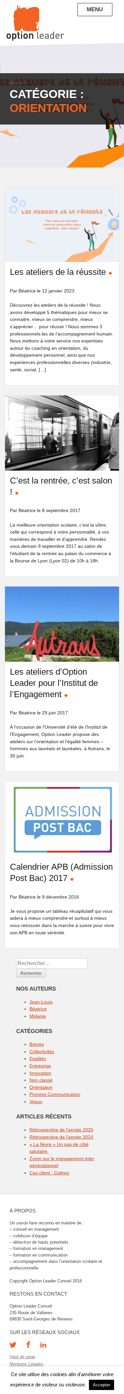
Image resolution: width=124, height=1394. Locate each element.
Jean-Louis (41, 1002)
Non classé (41, 1080)
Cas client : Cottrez (49, 1172)
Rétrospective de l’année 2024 (61, 1137)
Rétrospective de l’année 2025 (61, 1129)
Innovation (40, 1073)
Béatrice (38, 1008)
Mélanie (37, 1016)
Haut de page (22, 1356)
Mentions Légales (26, 1364)
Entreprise (40, 1065)
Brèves (36, 1044)
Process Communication (54, 1094)
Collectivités (41, 1051)
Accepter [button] (101, 1384)
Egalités (37, 1058)
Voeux (35, 1101)
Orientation (41, 1087)
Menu (95, 9)
